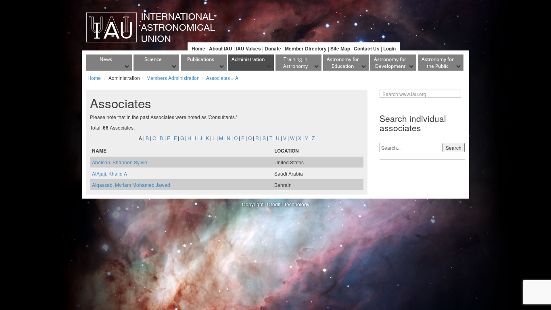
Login (389, 48)
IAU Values (248, 48)
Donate (273, 48)
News (106, 59)
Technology (296, 204)
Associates (218, 77)
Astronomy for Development (390, 62)
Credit (273, 204)
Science (153, 59)
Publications (200, 59)
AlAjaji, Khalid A (109, 173)
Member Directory (306, 48)
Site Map (340, 48)
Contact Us (367, 48)
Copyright (252, 204)
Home (198, 48)
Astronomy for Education (343, 62)
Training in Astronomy (295, 62)
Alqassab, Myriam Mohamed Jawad (131, 184)
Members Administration (173, 77)
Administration (248, 59)
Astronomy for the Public (438, 62)
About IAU (220, 48)
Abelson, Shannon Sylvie (119, 162)
